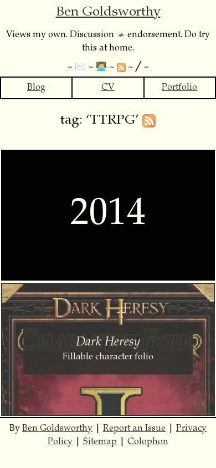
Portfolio (179, 87)
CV (108, 87)
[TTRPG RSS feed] (149, 121)
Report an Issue (134, 428)
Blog (36, 87)
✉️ (80, 67)
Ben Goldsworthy (108, 12)
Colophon (147, 442)
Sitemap (100, 442)
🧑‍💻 (101, 67)
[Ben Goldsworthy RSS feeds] (121, 67)
